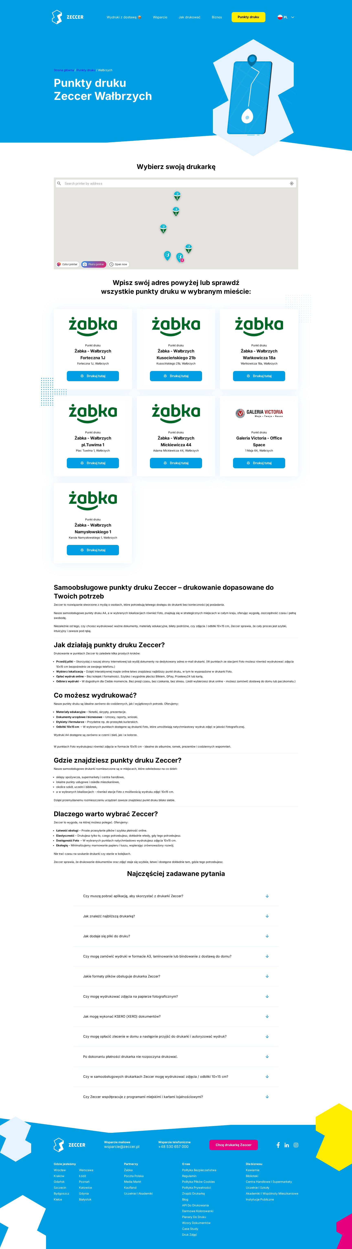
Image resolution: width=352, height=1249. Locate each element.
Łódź (82, 1176)
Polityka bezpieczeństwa (199, 1170)
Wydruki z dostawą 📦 (124, 17)
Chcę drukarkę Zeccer (234, 1145)
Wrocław (60, 1170)
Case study (190, 1228)
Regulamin (189, 1176)
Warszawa (86, 1170)
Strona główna (64, 70)
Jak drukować (189, 17)
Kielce (58, 1199)
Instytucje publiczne (260, 1199)
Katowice (85, 1187)
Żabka (128, 1170)
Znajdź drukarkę (193, 1193)
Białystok (85, 1199)
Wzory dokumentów (196, 1223)
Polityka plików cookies (198, 1181)
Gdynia (84, 1193)
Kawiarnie (252, 1170)
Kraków (59, 1176)
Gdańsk (59, 1181)
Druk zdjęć (189, 1234)
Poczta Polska (134, 1176)
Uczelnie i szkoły (257, 1187)
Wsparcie (160, 17)
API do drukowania (195, 1205)
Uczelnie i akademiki (138, 1193)
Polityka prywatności (196, 1187)
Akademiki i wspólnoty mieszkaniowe (272, 1193)
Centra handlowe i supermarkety (269, 1181)
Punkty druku (248, 17)
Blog (185, 1199)
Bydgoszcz (61, 1193)
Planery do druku (194, 1217)
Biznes (217, 17)
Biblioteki (252, 1176)
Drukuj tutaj (96, 376)
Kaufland (130, 1187)
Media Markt (132, 1181)
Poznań (84, 1181)
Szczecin (60, 1187)
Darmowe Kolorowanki (197, 1211)
